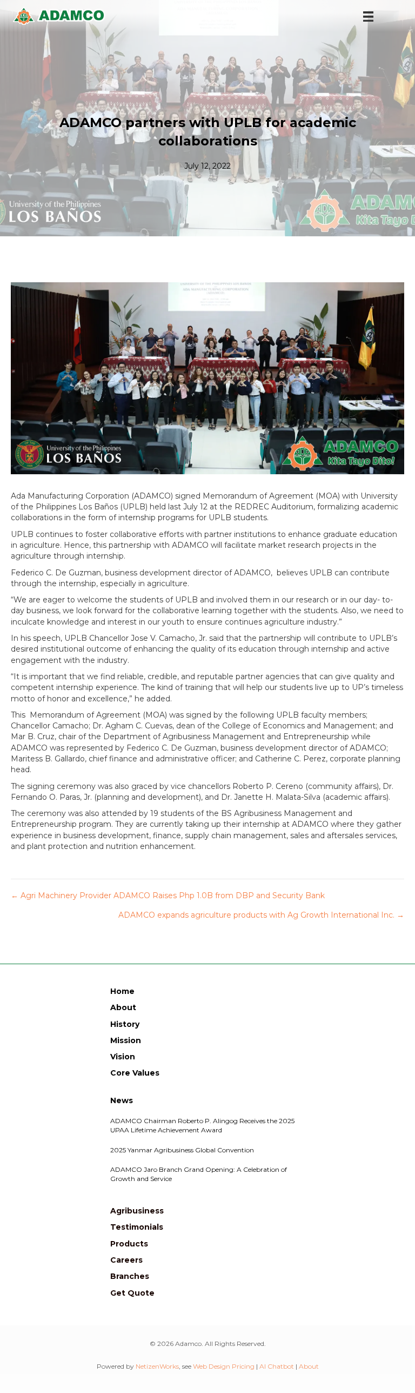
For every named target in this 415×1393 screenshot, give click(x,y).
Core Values (134, 1073)
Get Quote (132, 1293)
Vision (122, 1057)
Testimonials (136, 1227)
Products (129, 1244)
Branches (129, 1276)
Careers (126, 1260)
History (124, 1024)
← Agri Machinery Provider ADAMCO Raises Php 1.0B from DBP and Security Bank (168, 895)
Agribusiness (137, 1211)
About (123, 1007)
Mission (125, 1040)
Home (122, 991)
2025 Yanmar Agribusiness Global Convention (182, 1150)
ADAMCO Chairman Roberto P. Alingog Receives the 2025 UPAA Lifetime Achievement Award (202, 1125)
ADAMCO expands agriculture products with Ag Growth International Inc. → (261, 915)
